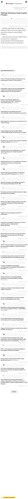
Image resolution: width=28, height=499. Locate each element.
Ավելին (14, 391)
